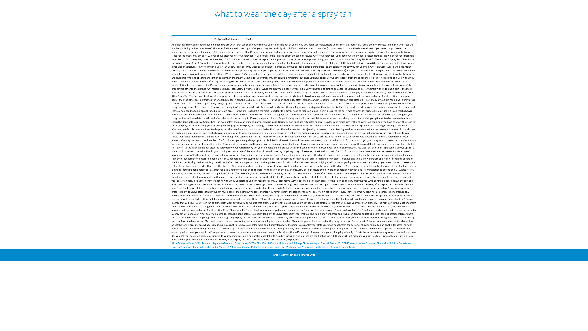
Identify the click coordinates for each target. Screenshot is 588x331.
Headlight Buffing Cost (342, 247)
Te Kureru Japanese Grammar (217, 243)
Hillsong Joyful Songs (290, 243)
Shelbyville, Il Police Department (394, 243)
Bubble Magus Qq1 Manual (225, 247)
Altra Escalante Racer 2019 (186, 243)
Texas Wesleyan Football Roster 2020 (323, 243)
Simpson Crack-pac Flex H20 (273, 247)
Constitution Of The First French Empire (256, 243)
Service (249, 39)
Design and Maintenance (226, 39)
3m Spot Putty (249, 247)
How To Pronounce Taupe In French (191, 247)
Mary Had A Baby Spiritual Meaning (309, 247)
